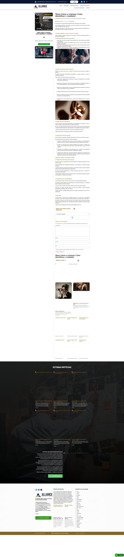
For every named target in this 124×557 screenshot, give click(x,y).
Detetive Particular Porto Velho (72, 358)
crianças (87, 123)
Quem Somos (66, 5)
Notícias (64, 18)
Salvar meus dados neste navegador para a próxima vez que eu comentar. (70, 249)
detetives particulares (60, 161)
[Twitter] (82, 2)
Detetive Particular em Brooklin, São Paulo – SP (58, 518)
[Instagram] (87, 2)
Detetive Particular (74, 5)
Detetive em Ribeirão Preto (59, 311)
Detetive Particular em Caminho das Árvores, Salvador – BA (61, 401)
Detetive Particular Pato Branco (72, 336)
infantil (68, 144)
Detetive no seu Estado (85, 5)
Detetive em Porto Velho (59, 336)
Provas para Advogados (79, 7)
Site (56, 245)
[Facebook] (84, 2)
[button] (44, 37)
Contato (88, 7)
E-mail (56, 241)
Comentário (57, 225)
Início (61, 5)
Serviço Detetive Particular (83, 358)
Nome (56, 237)
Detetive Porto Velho (58, 358)
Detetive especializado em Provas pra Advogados (59, 533)
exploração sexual (75, 44)
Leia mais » (36, 407)
